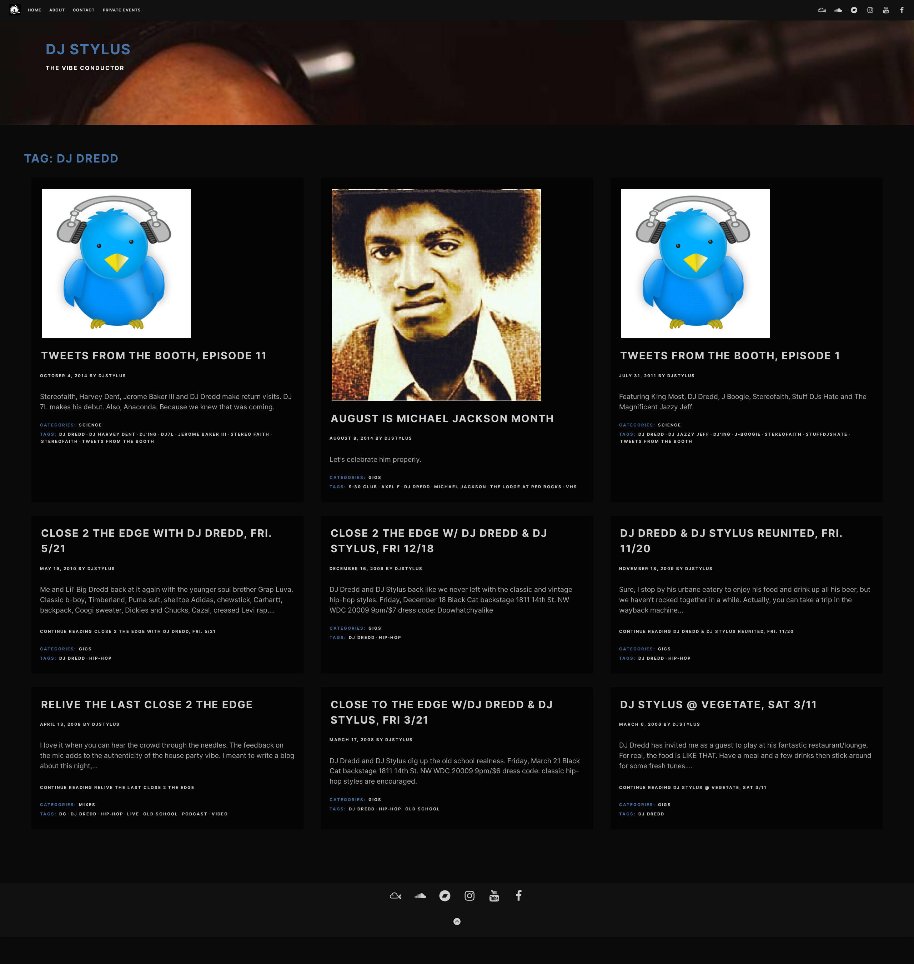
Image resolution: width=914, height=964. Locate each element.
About (57, 10)
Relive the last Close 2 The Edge (147, 704)
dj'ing (148, 434)
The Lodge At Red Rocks (526, 486)
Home (34, 10)
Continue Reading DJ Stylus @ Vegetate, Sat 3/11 (693, 787)
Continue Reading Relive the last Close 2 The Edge (117, 787)
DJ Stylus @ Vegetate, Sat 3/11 (718, 704)
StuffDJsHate (827, 434)
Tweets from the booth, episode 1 (730, 355)
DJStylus (112, 375)
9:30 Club (363, 486)
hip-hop (100, 658)
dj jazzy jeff (688, 434)
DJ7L (167, 434)
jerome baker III (202, 434)
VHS (571, 486)
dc (63, 813)
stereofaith (59, 441)
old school (160, 813)
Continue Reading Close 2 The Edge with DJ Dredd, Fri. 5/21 (128, 631)
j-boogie (748, 434)
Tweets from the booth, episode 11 (154, 355)
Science (90, 425)
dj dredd (72, 434)
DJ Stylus (88, 49)
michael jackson (460, 486)
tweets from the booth (118, 441)
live (133, 813)
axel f (390, 486)
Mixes (87, 804)
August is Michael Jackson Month (442, 418)
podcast (195, 813)
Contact (84, 10)
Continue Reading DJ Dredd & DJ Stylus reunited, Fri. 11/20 (706, 631)
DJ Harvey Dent (112, 434)
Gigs (375, 477)
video (220, 813)
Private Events (122, 10)
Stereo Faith (250, 434)
